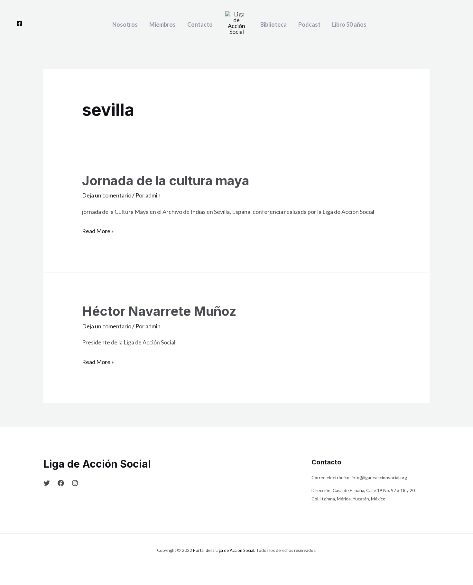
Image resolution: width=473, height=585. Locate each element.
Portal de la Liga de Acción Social (223, 550)
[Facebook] (19, 23)
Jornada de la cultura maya (165, 180)
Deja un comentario (106, 195)
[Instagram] (75, 483)
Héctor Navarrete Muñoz (159, 311)
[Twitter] (46, 483)
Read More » (98, 230)
